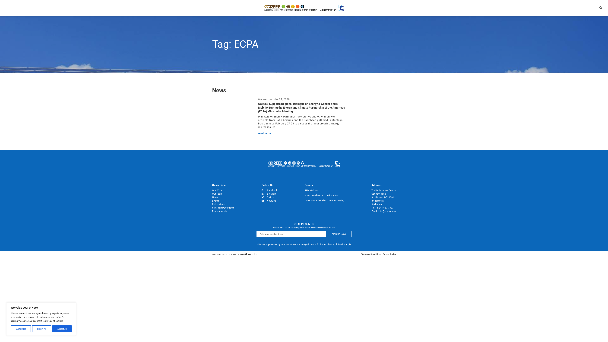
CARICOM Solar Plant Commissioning (324, 200)
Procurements (219, 211)
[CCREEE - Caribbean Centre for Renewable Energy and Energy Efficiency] (304, 8)
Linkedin (271, 194)
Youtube (271, 201)
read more (264, 133)
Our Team (217, 194)
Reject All (41, 329)
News (215, 197)
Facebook (272, 190)
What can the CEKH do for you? (321, 195)
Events (215, 201)
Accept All (62, 329)
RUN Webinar (312, 190)
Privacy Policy (315, 244)
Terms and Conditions (371, 254)
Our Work (217, 190)
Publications (218, 204)
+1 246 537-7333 (385, 207)
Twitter (271, 197)
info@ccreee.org (387, 211)
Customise (21, 329)
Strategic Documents (223, 207)
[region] (41, 319)
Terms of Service (336, 244)
